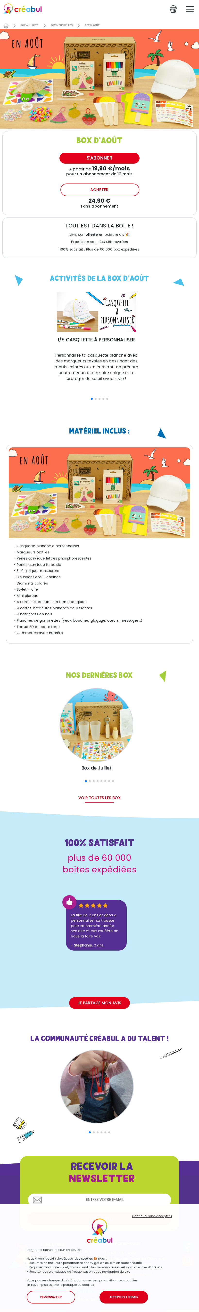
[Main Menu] (190, 9)
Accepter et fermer (123, 1297)
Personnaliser (51, 1297)
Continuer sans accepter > (152, 1216)
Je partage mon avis (99, 1003)
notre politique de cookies (74, 1284)
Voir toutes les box (99, 798)
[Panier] (174, 9)
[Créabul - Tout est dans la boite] (20, 10)
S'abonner (99, 158)
